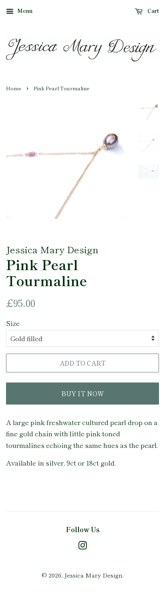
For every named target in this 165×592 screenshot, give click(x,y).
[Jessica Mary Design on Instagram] (82, 546)
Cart (152, 10)
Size (13, 323)
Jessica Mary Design (93, 575)
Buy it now (82, 393)
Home (13, 88)
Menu (24, 10)
